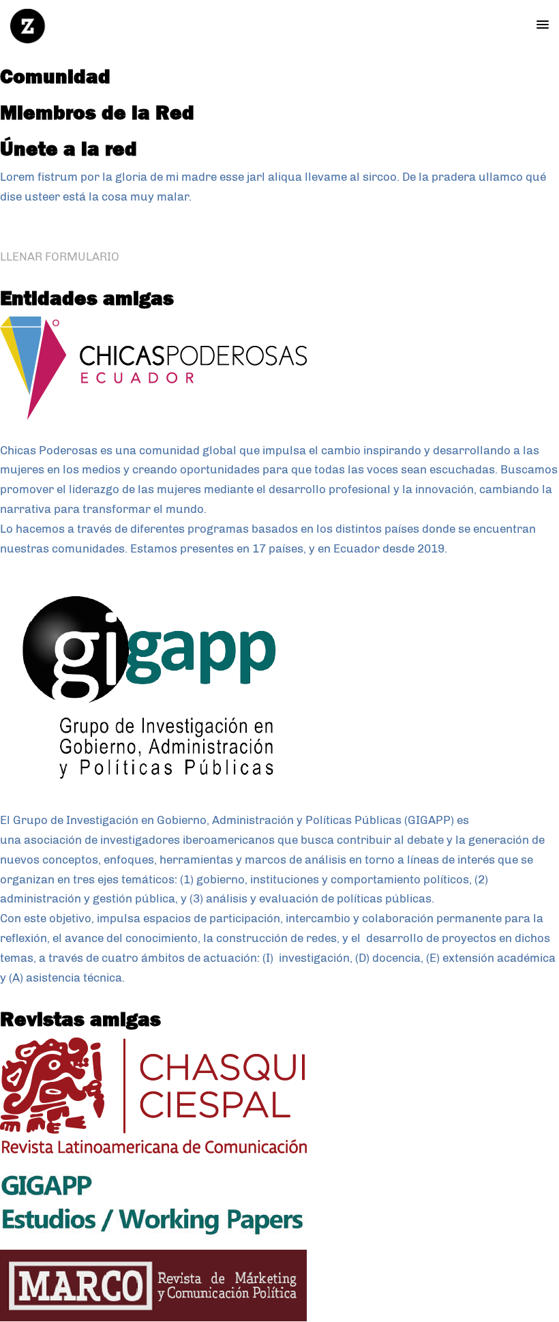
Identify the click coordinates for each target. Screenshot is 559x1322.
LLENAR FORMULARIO (59, 256)
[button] (543, 25)
